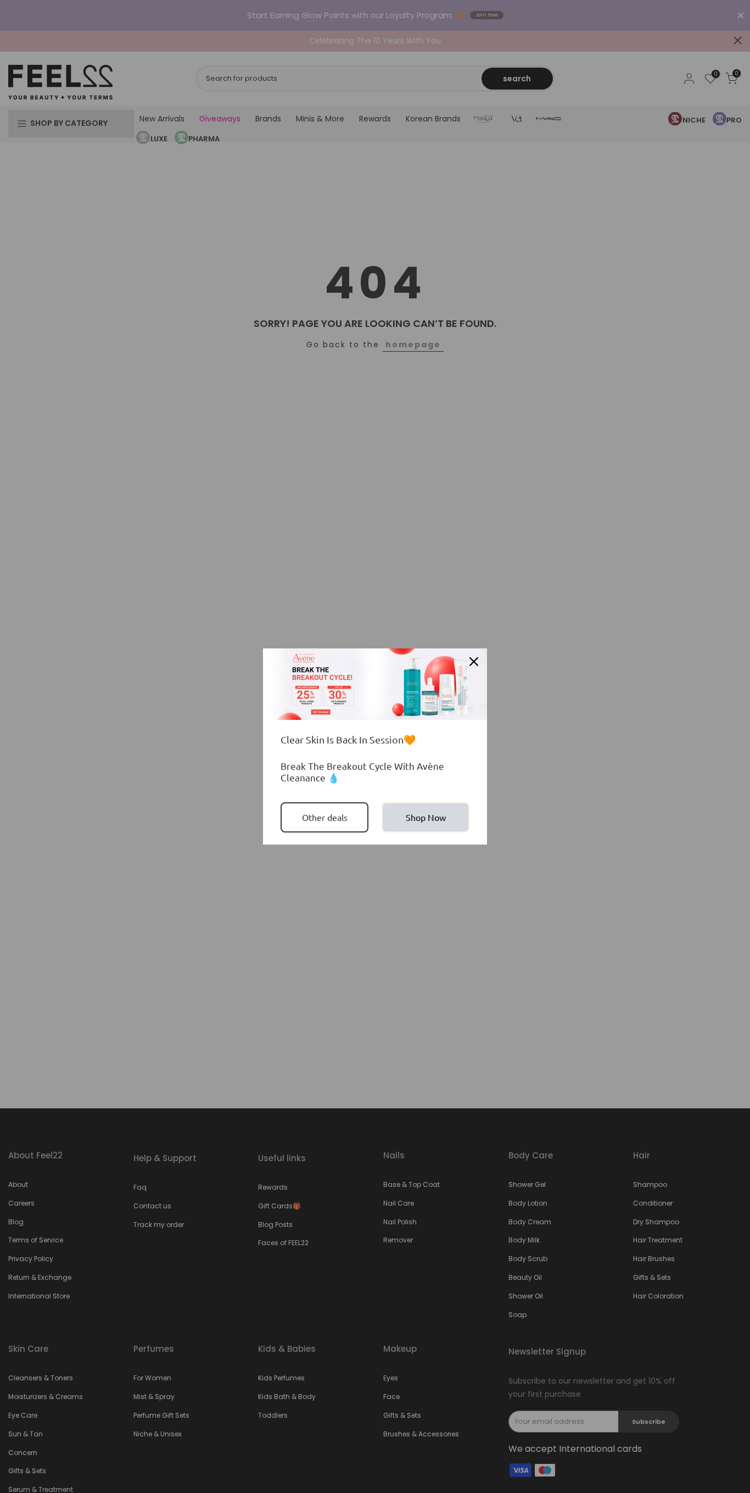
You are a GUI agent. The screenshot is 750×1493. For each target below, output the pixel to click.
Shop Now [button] (426, 817)
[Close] (474, 661)
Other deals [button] (325, 817)
